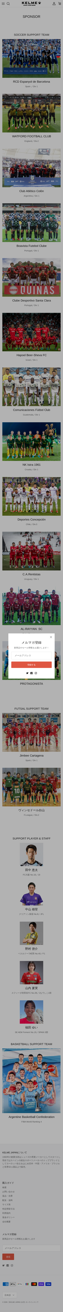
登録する (31, 665)
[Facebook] (31, 673)
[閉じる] (51, 637)
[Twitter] (27, 673)
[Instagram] (36, 673)
